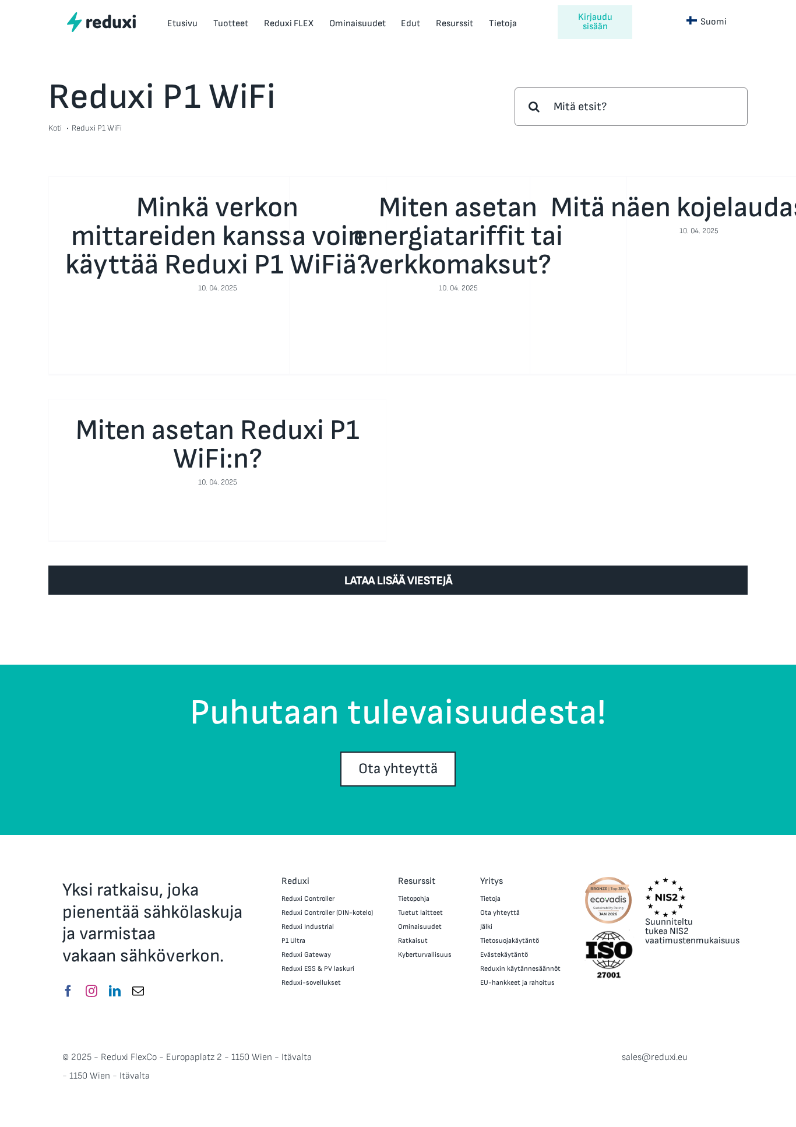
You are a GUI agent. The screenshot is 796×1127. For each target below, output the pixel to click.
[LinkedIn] (115, 991)
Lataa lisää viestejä (398, 581)
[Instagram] (91, 991)
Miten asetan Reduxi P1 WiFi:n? (218, 444)
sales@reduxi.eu (655, 1057)
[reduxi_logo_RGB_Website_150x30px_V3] (101, 16)
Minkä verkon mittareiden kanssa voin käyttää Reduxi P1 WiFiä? (217, 236)
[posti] (138, 991)
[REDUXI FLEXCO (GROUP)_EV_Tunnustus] (608, 880)
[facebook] (68, 991)
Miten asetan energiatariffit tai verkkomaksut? (458, 236)
